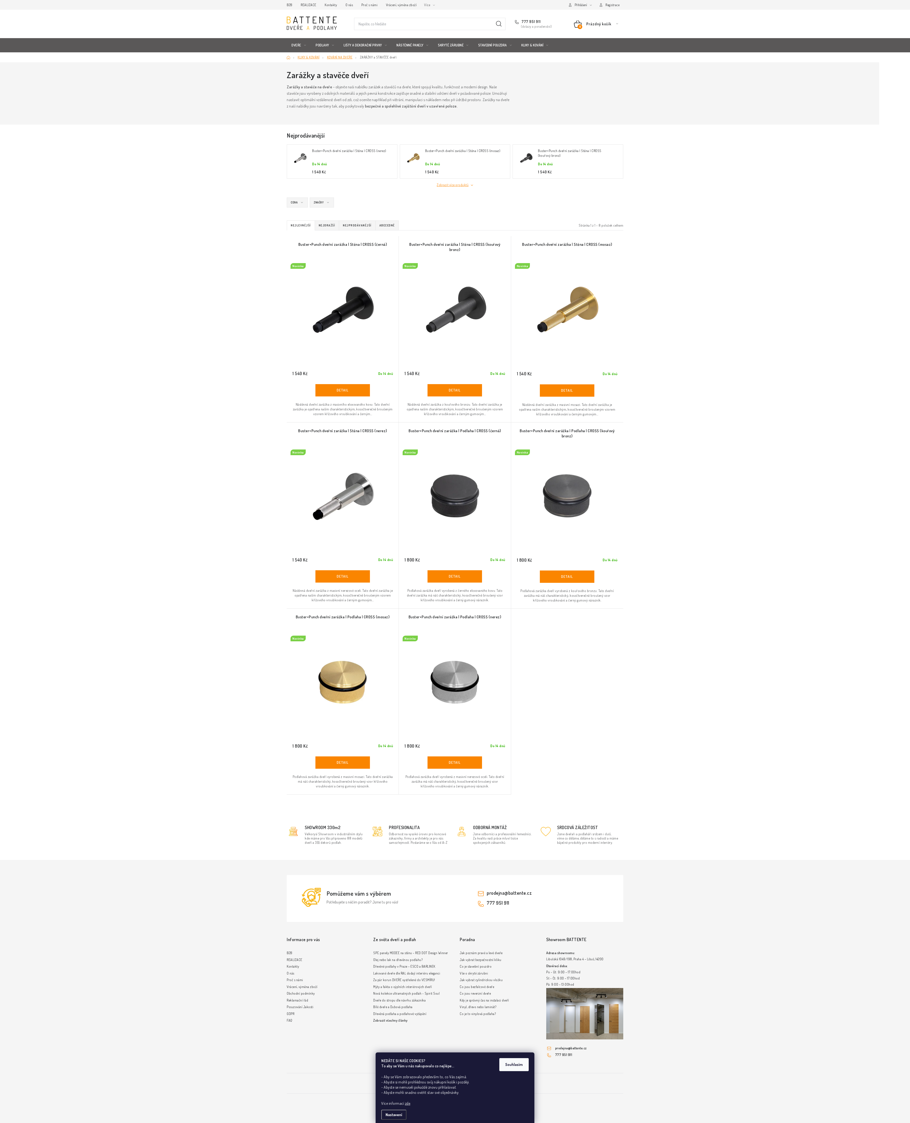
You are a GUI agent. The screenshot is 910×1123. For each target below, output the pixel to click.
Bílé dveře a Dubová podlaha (393, 1007)
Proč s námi (369, 5)
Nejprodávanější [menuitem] (357, 225)
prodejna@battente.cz (509, 893)
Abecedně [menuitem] (387, 225)
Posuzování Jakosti (300, 1007)
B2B (289, 5)
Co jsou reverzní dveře (475, 993)
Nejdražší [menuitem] (327, 225)
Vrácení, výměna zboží (401, 5)
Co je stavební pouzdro (475, 966)
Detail (342, 390)
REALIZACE (308, 5)
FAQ (289, 1020)
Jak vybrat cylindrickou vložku (481, 980)
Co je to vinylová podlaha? (478, 1014)
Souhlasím (514, 1064)
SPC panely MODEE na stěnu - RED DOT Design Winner (410, 953)
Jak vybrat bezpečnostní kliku (480, 960)
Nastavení (394, 1114)
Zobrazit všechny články (390, 1020)
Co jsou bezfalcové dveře (477, 987)
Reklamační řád (297, 1000)
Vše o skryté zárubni (474, 973)
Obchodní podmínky (301, 993)
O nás (349, 5)
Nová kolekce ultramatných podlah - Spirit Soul (406, 993)
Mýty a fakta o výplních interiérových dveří (402, 987)
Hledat (498, 24)
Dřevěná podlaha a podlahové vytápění (399, 1014)
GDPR (290, 1014)
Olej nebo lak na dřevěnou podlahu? (398, 960)
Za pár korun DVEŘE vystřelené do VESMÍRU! (404, 980)
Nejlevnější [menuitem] (301, 225)
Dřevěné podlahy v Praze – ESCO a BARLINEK (404, 966)
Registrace (612, 5)
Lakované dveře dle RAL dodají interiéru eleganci (406, 973)
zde (407, 1103)
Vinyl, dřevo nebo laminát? (478, 1007)
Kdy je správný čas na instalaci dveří (484, 1000)
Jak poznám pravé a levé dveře (481, 953)
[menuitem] (299, 45)
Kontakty (331, 5)
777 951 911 (531, 21)
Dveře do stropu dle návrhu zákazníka (399, 1000)
